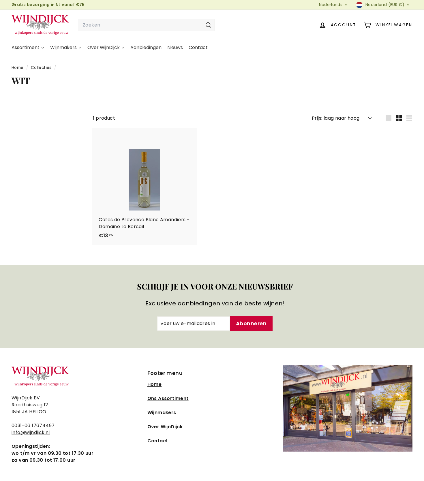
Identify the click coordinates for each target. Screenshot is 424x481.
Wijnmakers (161, 412)
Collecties (42, 67)
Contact (157, 440)
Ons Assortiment (168, 398)
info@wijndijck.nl (31, 432)
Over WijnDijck (165, 426)
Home (18, 67)
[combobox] (146, 25)
